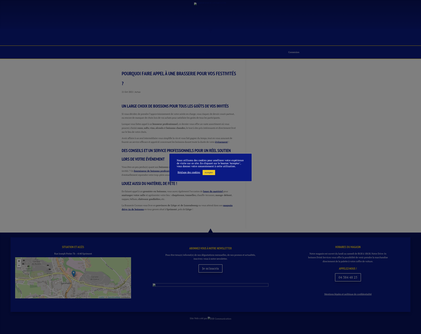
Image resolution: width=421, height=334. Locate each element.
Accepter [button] (209, 172)
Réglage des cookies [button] (189, 172)
